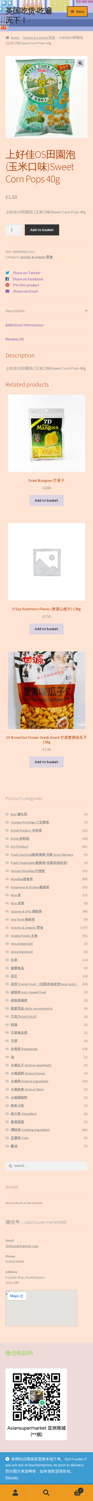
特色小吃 (17, 1105)
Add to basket (42, 229)
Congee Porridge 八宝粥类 (30, 822)
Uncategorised (22, 943)
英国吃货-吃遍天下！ (28, 15)
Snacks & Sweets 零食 (39, 37)
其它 (14, 976)
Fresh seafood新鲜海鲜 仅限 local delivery (42, 854)
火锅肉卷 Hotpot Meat (27, 1089)
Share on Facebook (28, 279)
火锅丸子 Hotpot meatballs (31, 1065)
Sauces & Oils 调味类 (26, 911)
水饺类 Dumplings (24, 1049)
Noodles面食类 (22, 879)
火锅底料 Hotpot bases (28, 1073)
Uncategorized (22, 952)
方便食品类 (19, 1032)
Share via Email (25, 291)
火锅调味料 (19, 1097)
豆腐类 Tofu (20, 1138)
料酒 (14, 1025)
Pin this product (26, 285)
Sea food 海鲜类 (23, 919)
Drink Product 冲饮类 (26, 830)
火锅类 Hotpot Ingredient (29, 1081)
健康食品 (17, 968)
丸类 (14, 960)
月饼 (14, 1041)
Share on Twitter (27, 272)
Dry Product (19, 846)
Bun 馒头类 (19, 814)
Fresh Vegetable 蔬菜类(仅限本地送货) (39, 863)
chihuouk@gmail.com (21, 1246)
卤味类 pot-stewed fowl (28, 992)
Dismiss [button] (11, 1477)
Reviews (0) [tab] (14, 339)
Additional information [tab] (24, 324)
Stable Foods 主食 (24, 936)
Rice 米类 (17, 903)
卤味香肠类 (19, 1000)
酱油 (14, 1146)
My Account (15, 1493)
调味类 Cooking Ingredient (30, 1130)
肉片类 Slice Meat (24, 1114)
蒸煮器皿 (17, 1122)
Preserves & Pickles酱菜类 (30, 887)
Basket (71, 1488)
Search (46, 1493)
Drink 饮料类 (20, 838)
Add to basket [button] (46, 500)
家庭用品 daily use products (31, 1008)
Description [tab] (15, 310)
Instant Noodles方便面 (28, 871)
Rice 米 (16, 895)
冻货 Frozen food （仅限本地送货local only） (44, 984)
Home (15, 37)
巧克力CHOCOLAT (24, 1016)
